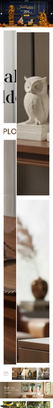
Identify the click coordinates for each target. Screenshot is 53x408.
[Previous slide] (1, 13)
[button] (48, 1)
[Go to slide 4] (27, 26)
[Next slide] (51, 13)
